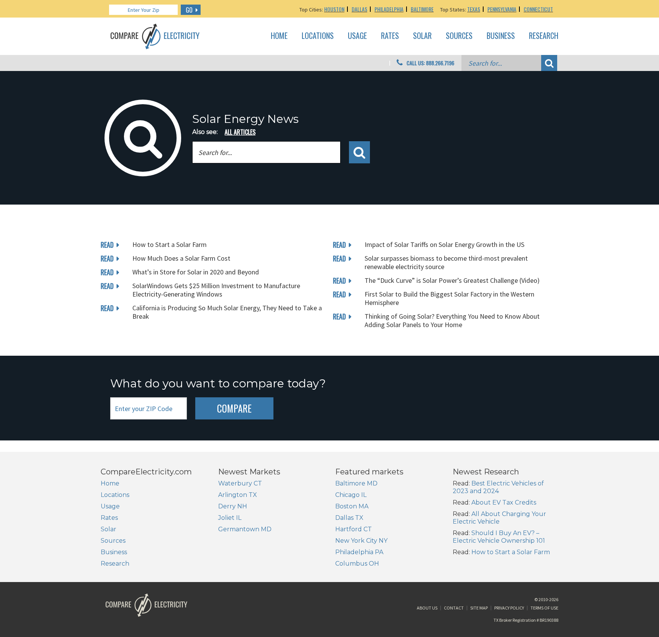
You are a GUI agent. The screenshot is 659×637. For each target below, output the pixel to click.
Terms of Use (544, 608)
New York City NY (361, 540)
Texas (473, 9)
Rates (390, 36)
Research (543, 36)
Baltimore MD (356, 483)
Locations (318, 36)
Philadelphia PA (359, 552)
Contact (454, 608)
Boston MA (351, 506)
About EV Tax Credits (503, 502)
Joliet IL (229, 517)
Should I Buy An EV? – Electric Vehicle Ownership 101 (499, 536)
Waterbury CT (240, 483)
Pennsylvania (501, 9)
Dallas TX (349, 517)
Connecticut (538, 9)
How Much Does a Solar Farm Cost (181, 258)
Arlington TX (237, 494)
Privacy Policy (509, 608)
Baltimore (422, 9)
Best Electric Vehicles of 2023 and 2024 (498, 487)
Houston (334, 9)
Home (279, 36)
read (107, 244)
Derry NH (232, 506)
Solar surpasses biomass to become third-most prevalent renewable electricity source (446, 262)
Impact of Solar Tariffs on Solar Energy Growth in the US (444, 244)
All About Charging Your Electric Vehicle (499, 517)
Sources (459, 36)
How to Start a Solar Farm (169, 244)
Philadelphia (389, 9)
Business (501, 36)
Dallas (359, 9)
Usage (357, 36)
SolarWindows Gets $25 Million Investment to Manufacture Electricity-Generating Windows (216, 289)
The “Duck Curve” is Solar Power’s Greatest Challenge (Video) (452, 280)
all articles (240, 132)
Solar (422, 36)
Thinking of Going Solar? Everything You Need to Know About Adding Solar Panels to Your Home (452, 320)
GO (189, 10)
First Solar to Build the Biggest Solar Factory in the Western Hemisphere (449, 298)
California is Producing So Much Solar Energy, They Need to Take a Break (227, 312)
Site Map (479, 608)
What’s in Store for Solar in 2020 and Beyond (195, 272)
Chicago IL (350, 494)
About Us (427, 608)
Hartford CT (353, 529)
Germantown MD (245, 529)
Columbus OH (357, 563)
